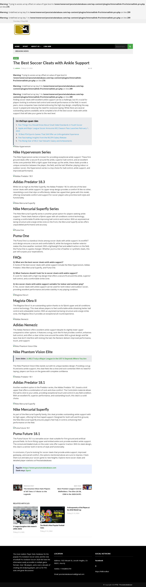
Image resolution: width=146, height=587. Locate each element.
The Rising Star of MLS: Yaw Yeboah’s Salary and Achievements (45, 141)
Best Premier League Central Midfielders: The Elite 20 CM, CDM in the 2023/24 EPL (69, 491)
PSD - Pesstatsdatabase (123, 585)
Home (17, 46)
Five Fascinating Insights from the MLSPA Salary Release (42, 137)
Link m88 (47, 46)
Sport (25, 46)
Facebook (99, 560)
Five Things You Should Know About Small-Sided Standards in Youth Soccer (50, 125)
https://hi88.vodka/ (102, 571)
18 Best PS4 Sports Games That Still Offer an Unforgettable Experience (48, 134)
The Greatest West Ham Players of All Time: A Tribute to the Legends (37, 491)
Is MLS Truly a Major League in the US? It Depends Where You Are (56, 358)
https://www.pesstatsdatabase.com (39, 467)
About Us (35, 46)
